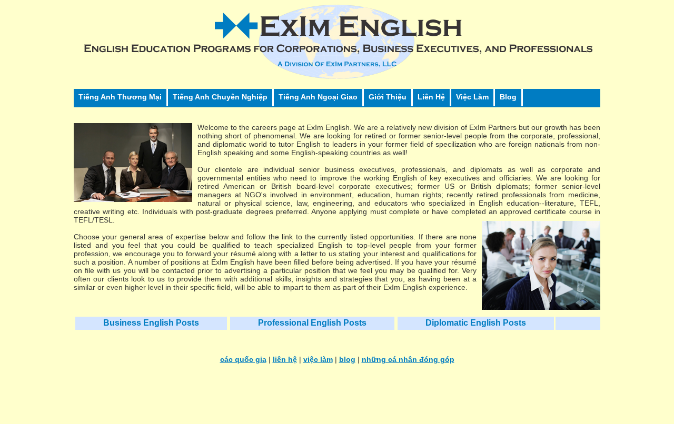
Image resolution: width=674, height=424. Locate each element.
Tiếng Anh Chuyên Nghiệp (220, 97)
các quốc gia (243, 359)
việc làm (318, 359)
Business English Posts (151, 322)
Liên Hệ (431, 97)
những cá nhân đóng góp (408, 359)
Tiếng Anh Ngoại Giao (318, 97)
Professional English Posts (312, 322)
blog (347, 359)
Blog (508, 97)
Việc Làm (472, 97)
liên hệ (285, 359)
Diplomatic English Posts (475, 322)
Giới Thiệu (388, 97)
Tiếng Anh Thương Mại (120, 97)
